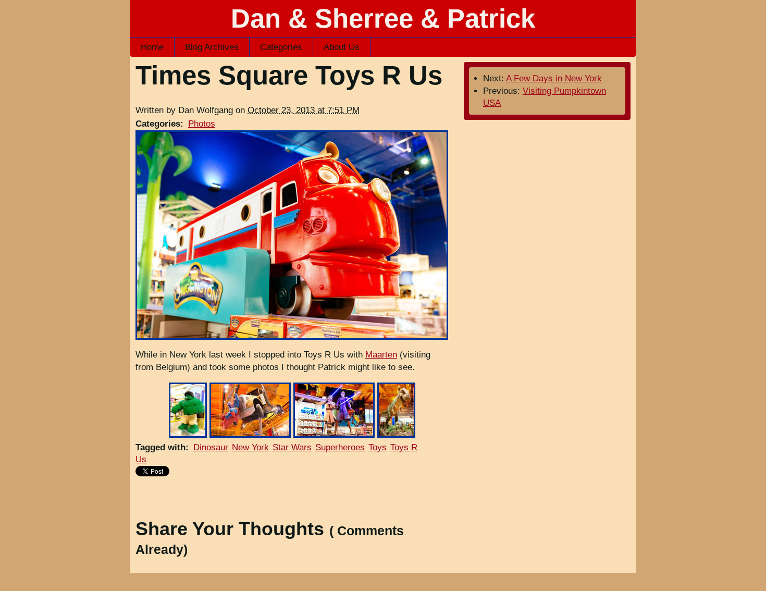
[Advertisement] (292, 495)
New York (250, 447)
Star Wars (292, 447)
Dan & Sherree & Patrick (383, 18)
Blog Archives (212, 47)
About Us (342, 47)
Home (152, 47)
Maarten (381, 355)
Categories (281, 47)
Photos (201, 124)
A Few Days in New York (554, 78)
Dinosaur (210, 447)
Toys (377, 447)
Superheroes (340, 447)
